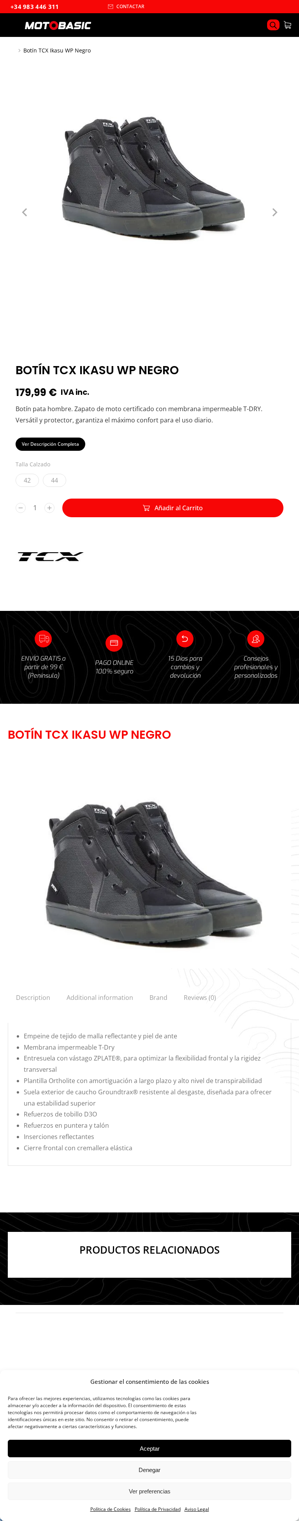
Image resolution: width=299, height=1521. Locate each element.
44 (54, 480)
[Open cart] (287, 25)
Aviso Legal (197, 1509)
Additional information (100, 997)
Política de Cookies (110, 1509)
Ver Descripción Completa (50, 444)
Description (33, 997)
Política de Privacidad (158, 1509)
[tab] (33, 997)
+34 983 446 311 (35, 6)
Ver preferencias (150, 1491)
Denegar (149, 1470)
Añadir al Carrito (179, 508)
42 (27, 480)
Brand (158, 997)
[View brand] (51, 574)
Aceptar (150, 1448)
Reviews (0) (200, 997)
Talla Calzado (33, 464)
